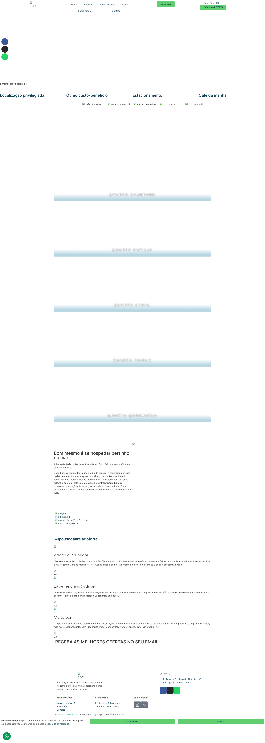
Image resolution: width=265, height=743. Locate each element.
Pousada (88, 4)
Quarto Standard (132, 195)
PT (237, 3)
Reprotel (119, 714)
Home (74, 4)
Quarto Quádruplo (132, 415)
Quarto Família (132, 250)
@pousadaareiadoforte (76, 539)
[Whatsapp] (4, 56)
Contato (116, 11)
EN (233, 3)
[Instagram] (4, 49)
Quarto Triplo (132, 360)
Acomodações (107, 4)
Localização (84, 11)
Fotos (125, 4)
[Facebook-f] (4, 41)
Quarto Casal (132, 305)
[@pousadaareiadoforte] (58, 531)
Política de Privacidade (67, 714)
